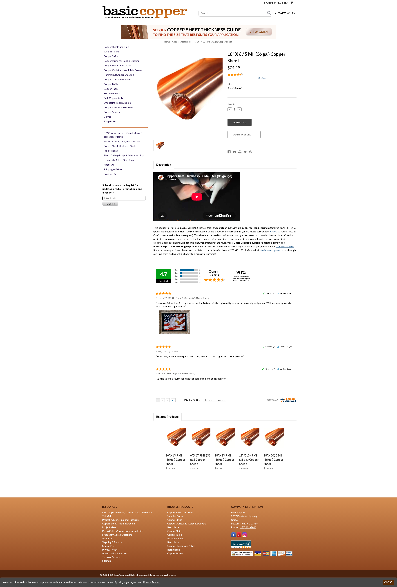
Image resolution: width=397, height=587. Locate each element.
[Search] (269, 13)
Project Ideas (111, 150)
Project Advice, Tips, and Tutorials (122, 141)
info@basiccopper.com (271, 250)
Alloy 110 (275, 231)
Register (282, 2)
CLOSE (388, 582)
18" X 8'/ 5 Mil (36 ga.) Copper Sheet (224, 460)
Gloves (107, 116)
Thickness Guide (285, 246)
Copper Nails (111, 84)
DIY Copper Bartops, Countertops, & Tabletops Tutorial (123, 134)
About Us (109, 164)
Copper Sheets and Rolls (116, 46)
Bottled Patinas (112, 93)
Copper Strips (111, 56)
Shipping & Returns (114, 169)
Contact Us (110, 173)
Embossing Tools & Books (117, 102)
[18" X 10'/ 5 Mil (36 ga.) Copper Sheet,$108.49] (249, 438)
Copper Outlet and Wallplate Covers (123, 70)
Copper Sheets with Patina (118, 65)
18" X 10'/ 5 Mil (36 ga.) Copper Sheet (249, 460)
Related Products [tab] (167, 416)
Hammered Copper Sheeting (119, 74)
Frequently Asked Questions (119, 159)
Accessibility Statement (114, 553)
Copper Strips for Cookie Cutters (121, 60)
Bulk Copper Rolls (113, 98)
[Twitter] (245, 151)
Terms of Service (111, 557)
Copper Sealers (112, 111)
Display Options (192, 399)
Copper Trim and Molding (117, 79)
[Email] (234, 151)
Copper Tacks (111, 88)
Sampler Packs (111, 51)
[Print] (239, 151)
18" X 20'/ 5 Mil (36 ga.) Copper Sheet (273, 460)
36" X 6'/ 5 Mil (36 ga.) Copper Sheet (175, 460)
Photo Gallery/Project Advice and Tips (124, 155)
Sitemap (106, 560)
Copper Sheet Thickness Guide (120, 145)
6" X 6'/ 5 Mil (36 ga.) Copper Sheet (200, 460)
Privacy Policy (109, 549)
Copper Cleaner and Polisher (119, 107)
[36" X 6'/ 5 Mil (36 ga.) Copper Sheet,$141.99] (176, 438)
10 (262, 78)
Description (163, 164)
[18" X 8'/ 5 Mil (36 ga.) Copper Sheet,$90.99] (225, 438)
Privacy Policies (151, 582)
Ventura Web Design (166, 575)
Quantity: (231, 104)
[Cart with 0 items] (292, 2)
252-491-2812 (284, 13)
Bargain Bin (110, 121)
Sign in (268, 2)
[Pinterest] (250, 151)
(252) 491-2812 (247, 527)
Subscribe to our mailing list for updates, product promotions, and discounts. (122, 189)
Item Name (173, 527)
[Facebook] (229, 151)
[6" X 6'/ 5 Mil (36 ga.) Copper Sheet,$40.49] (200, 438)
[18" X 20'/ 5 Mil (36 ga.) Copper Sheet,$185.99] (274, 438)
